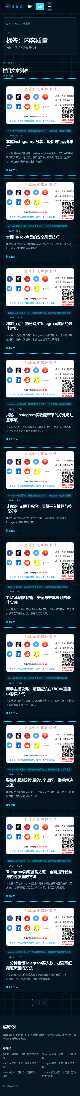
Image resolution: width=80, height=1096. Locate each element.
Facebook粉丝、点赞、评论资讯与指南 (58, 1056)
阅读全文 (12, 170)
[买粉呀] (13, 6)
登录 (30, 6)
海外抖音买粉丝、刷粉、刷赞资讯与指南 (20, 1056)
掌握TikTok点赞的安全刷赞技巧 (33, 237)
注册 (40, 6)
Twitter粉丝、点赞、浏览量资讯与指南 (20, 1074)
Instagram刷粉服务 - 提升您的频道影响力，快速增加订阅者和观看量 (39, 130)
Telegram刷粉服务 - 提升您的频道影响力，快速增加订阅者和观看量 (39, 313)
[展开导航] (49, 6)
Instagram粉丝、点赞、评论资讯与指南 (58, 1065)
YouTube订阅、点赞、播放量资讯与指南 (20, 1065)
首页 (8, 23)
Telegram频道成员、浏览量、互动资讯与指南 (58, 1074)
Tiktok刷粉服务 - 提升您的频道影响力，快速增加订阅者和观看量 (37, 226)
